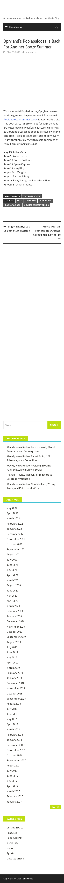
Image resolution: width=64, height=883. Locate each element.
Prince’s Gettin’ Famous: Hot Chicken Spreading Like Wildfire (47, 230)
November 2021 (16, 539)
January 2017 (14, 801)
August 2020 (14, 585)
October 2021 (14, 544)
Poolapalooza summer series (20, 119)
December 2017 (16, 745)
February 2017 (15, 796)
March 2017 (13, 791)
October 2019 (14, 631)
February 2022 (15, 523)
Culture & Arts (15, 827)
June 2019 (12, 652)
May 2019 (12, 657)
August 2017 (14, 765)
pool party (45, 200)
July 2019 (12, 647)
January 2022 (14, 528)
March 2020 (13, 606)
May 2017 (12, 781)
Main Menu (15, 27)
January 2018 (14, 739)
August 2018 (14, 703)
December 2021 (16, 534)
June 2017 (12, 775)
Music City (12, 843)
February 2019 (15, 672)
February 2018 (15, 734)
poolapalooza (12, 205)
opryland (31, 200)
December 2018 (16, 683)
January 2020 (14, 616)
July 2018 (12, 709)
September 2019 (16, 636)
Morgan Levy (32, 52)
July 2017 (12, 770)
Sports (11, 853)
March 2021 (13, 580)
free (19, 200)
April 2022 (12, 513)
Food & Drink (14, 837)
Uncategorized (32, 196)
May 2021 (12, 570)
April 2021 (12, 575)
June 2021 (12, 564)
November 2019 (16, 626)
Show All (55, 807)
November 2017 (16, 750)
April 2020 (12, 600)
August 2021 (14, 554)
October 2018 (14, 693)
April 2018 (12, 724)
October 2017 (14, 755)
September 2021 (16, 549)
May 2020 (12, 595)
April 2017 (12, 786)
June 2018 (12, 714)
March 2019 (13, 667)
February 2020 (15, 611)
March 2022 (13, 518)
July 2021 (12, 559)
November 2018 (16, 688)
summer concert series (36, 205)
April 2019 (12, 662)
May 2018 (12, 719)
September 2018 (16, 698)
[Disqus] (32, 290)
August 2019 (14, 642)
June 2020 (12, 590)
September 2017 (16, 760)
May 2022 (12, 508)
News (10, 848)
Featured (12, 832)
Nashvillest (27, 878)
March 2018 (13, 729)
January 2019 (14, 678)
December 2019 (16, 621)
